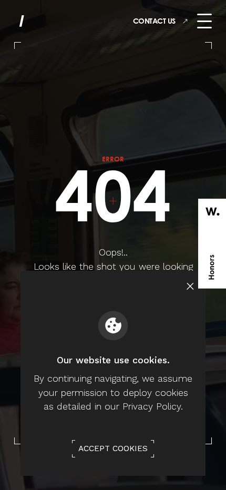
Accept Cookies (113, 448)
